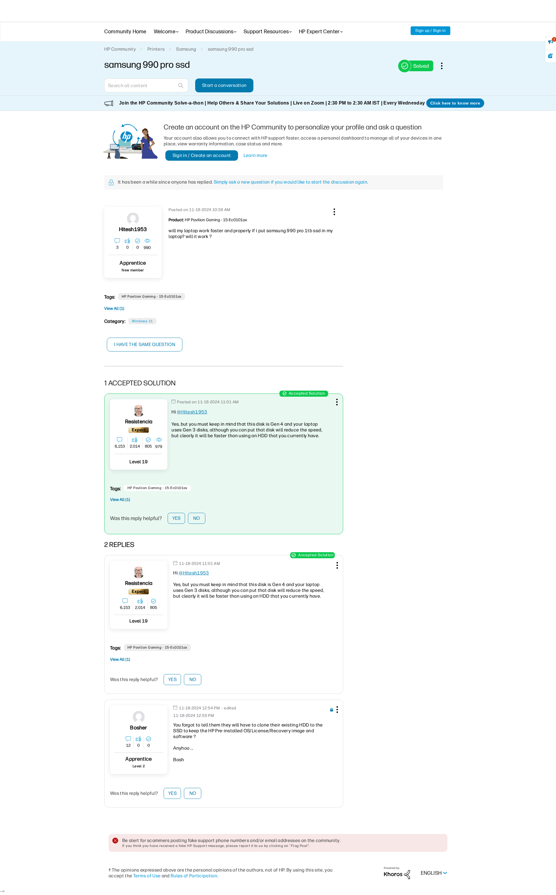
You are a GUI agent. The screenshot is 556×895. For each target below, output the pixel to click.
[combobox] (146, 85)
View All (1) (114, 308)
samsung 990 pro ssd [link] (231, 49)
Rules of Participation (194, 875)
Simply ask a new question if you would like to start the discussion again (290, 182)
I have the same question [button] (144, 344)
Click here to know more (455, 103)
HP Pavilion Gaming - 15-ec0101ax (152, 296)
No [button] (196, 518)
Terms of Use (147, 875)
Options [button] (445, 65)
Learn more (256, 155)
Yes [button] (176, 518)
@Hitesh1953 (192, 412)
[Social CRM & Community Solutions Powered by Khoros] (397, 872)
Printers (156, 49)
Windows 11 (142, 321)
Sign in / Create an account (202, 155)
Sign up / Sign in (430, 30)
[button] (333, 211)
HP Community (120, 49)
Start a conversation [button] (224, 85)
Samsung (186, 49)
